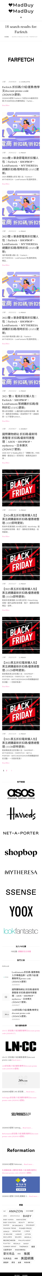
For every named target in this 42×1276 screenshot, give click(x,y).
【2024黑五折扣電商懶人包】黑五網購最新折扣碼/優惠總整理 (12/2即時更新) (20, 519)
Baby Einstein (9, 1222)
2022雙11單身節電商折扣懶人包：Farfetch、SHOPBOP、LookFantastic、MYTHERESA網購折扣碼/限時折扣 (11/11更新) (20, 325)
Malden (18, 1237)
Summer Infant (9, 1246)
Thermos (23, 1247)
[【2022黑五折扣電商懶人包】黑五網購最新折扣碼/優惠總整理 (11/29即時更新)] (21, 635)
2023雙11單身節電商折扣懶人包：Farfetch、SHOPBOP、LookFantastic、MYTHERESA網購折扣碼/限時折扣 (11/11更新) (20, 244)
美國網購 (27, 1258)
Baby (27, 1216)
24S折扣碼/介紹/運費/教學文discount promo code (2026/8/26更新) (25, 1013)
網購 (16, 1258)
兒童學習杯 (7, 1250)
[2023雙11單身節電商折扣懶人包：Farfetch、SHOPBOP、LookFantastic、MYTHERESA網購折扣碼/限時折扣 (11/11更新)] (21, 209)
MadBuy (24, 429)
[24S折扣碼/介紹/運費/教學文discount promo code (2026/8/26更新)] (6, 1014)
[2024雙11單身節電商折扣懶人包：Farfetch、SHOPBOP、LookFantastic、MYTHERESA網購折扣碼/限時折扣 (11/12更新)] (21, 130)
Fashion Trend (9, 1228)
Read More (5, 105)
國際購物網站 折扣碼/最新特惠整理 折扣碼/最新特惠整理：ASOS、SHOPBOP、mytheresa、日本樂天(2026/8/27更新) (19, 441)
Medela (27, 1237)
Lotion (28, 1234)
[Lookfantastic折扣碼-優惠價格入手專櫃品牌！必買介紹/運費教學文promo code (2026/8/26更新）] (6, 976)
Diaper (6, 1225)
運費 (19, 1262)
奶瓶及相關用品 (20, 1250)
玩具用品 (7, 1258)
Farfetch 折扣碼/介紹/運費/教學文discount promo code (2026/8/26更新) (21, 90)
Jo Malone (7, 1234)
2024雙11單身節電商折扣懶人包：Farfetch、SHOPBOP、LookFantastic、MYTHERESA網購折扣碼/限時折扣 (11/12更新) (20, 165)
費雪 (13, 1262)
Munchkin (9, 1240)
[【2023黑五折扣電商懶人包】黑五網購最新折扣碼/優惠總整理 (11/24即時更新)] (21, 561)
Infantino (16, 1231)
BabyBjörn (21, 1219)
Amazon (16, 1211)
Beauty (22, 1222)
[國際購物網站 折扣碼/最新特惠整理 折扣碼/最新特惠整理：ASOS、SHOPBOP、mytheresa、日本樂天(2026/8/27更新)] (6, 997)
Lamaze (19, 1234)
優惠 (33, 1247)
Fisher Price (25, 1228)
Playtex (6, 1243)
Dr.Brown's (17, 1225)
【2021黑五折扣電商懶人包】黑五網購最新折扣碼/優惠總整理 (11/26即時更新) (20, 742)
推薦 (27, 1253)
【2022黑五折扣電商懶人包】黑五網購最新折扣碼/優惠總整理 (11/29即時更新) (20, 666)
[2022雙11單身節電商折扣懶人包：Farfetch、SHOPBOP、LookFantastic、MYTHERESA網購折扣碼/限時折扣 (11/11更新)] (21, 290)
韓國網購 (27, 1262)
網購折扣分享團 (24, 952)
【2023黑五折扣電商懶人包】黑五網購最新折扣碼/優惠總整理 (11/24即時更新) (20, 592)
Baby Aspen (8, 1219)
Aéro (5, 1216)
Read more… (17, 1060)
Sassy (26, 1243)
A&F (4, 1211)
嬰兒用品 (9, 1253)
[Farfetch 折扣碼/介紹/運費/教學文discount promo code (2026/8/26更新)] (21, 59)
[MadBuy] (21, 8)
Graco (6, 1231)
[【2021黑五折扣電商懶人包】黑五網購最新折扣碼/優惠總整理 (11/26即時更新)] (21, 711)
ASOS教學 (29, 1211)
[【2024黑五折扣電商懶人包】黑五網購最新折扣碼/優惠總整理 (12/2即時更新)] (21, 487)
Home (7, 37)
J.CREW (27, 1231)
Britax (31, 1222)
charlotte (25, 82)
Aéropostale (15, 1216)
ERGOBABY (30, 1225)
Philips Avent (24, 1240)
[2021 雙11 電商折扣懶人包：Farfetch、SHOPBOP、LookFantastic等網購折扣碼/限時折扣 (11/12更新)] (21, 368)
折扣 (19, 1254)
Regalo (16, 1243)
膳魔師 (6, 1262)
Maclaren (7, 1237)
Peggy (23, 153)
